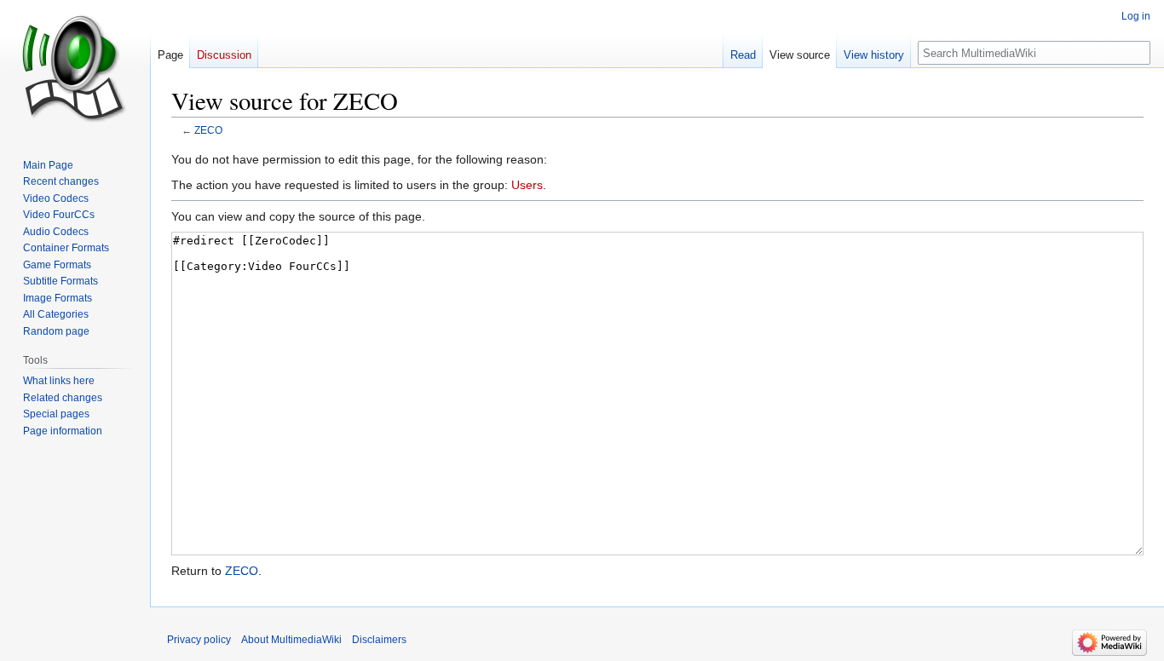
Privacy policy (199, 640)
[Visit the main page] (75, 68)
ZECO (208, 129)
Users (527, 185)
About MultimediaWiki (291, 640)
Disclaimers (379, 640)
